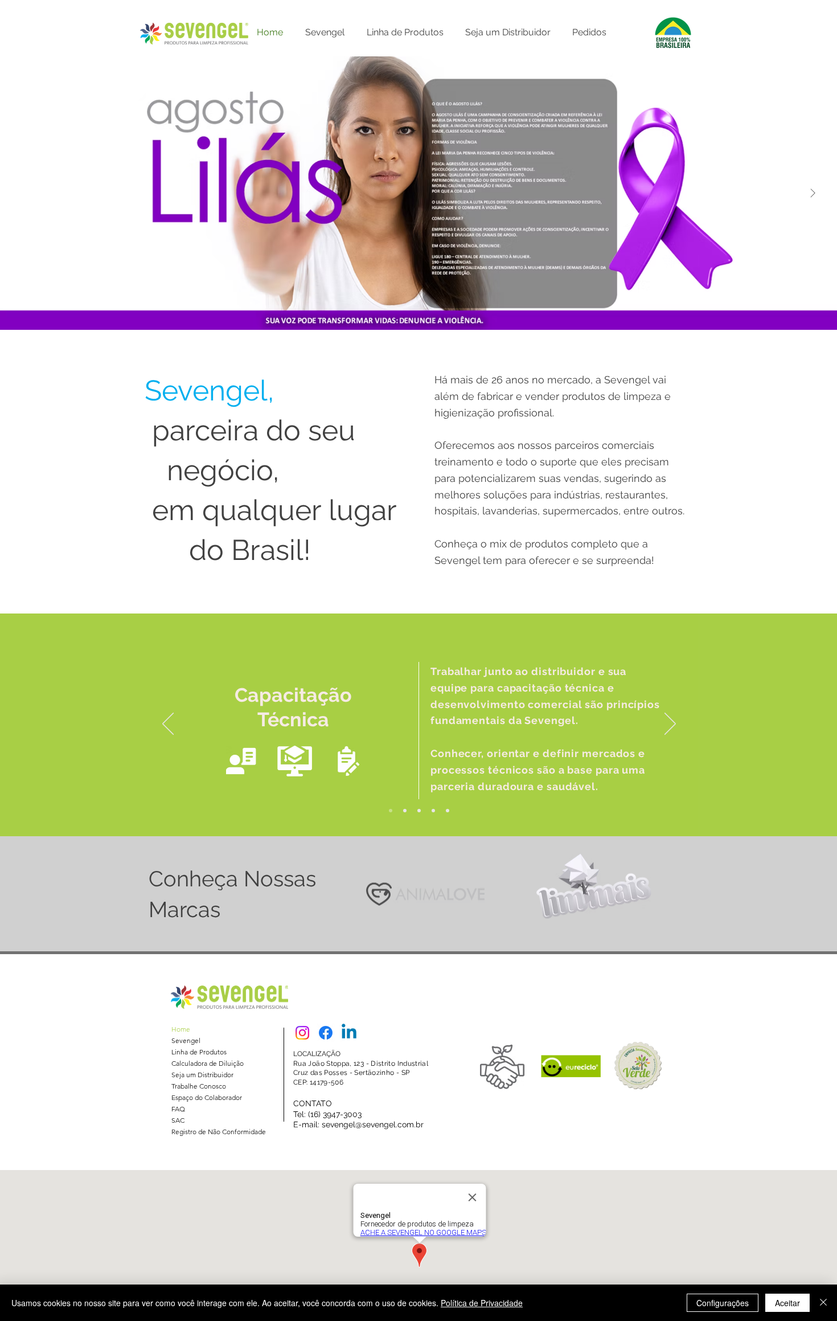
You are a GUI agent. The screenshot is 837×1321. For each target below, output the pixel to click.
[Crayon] (425, 894)
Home (180, 1029)
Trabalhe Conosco (198, 1086)
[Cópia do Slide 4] (433, 810)
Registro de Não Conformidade (218, 1131)
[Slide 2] (405, 810)
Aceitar (787, 1302)
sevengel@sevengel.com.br (373, 1124)
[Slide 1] (447, 810)
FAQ (178, 1109)
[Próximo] (670, 725)
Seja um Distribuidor (202, 1074)
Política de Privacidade (482, 1302)
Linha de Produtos (199, 1052)
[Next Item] (812, 193)
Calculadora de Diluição (207, 1063)
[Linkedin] (349, 1033)
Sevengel (185, 1040)
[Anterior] (168, 725)
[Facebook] (326, 1033)
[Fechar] (823, 1303)
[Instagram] (302, 1033)
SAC (177, 1120)
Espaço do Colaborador (206, 1097)
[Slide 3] (419, 810)
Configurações (722, 1302)
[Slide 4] (390, 810)
